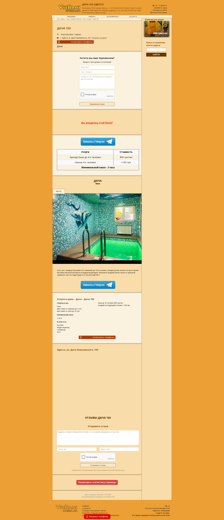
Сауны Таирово (87, 19)
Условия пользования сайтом (94, 511)
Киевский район (67, 34)
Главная (85, 506)
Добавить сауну (160, 8)
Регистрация (162, 12)
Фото (58, 191)
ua (156, 5)
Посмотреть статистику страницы (97, 482)
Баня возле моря (154, 19)
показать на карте (99, 38)
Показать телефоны (98, 516)
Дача (60, 46)
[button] (55, 227)
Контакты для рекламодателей (157, 508)
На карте (133, 16)
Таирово (77, 34)
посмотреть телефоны (82, 41)
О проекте (163, 5)
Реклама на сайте (160, 10)
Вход (154, 12)
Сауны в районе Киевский (74, 19)
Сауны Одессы (61, 19)
